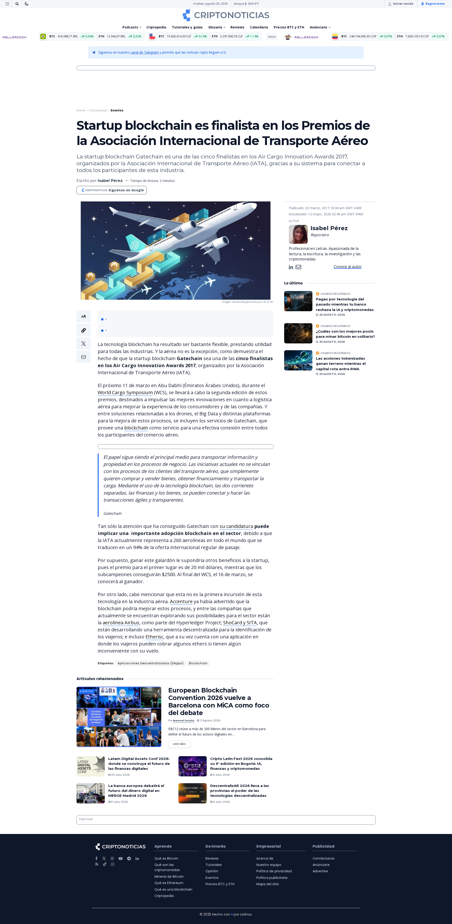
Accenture (181, 601)
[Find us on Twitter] (104, 858)
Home (81, 110)
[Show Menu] (7, 4)
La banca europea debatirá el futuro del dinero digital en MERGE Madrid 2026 (136, 790)
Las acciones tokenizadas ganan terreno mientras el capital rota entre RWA (341, 363)
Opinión (212, 871)
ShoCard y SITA (240, 622)
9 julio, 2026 (221, 775)
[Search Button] (17, 4)
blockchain (136, 428)
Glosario (215, 27)
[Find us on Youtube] (120, 858)
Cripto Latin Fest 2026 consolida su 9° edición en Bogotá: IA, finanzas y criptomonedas (241, 763)
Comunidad (98, 110)
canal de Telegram (144, 52)
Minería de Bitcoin (169, 876)
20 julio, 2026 (120, 775)
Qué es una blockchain (173, 889)
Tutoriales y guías (187, 27)
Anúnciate (318, 27)
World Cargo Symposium (125, 392)
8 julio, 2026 (119, 802)
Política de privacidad (274, 871)
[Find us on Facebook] (96, 858)
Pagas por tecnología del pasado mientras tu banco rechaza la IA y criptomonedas (345, 304)
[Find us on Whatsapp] (112, 864)
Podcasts (130, 27)
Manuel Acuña (183, 720)
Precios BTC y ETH (289, 27)
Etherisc (154, 636)
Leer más (181, 743)
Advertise (320, 871)
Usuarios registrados (335, 294)
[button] (84, 336)
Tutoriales (214, 864)
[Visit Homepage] (226, 15)
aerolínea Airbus (121, 622)
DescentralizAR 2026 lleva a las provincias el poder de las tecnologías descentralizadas (239, 790)
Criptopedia (156, 27)
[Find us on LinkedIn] (137, 858)
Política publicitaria (271, 877)
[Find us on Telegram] (129, 858)
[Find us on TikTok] (104, 864)
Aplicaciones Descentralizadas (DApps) (151, 663)
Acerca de (264, 858)
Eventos (117, 110)
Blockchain (198, 663)
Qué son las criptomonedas (167, 867)
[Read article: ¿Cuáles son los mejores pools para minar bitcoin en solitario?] (298, 333)
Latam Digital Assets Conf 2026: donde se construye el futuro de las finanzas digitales (139, 763)
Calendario (259, 27)
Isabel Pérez (110, 180)
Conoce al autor (348, 266)
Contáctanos (324, 858)
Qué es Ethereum (168, 883)
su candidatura (236, 526)
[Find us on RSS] (96, 864)
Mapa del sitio (267, 884)
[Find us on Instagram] (112, 858)
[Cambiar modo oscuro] (26, 4)
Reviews (237, 27)
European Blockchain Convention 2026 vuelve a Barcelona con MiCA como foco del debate (218, 701)
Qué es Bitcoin (166, 858)
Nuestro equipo (268, 864)
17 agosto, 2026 (209, 720)
